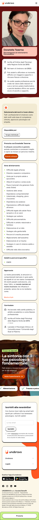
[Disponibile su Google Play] (21, 479)
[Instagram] (7, 486)
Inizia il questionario (12, 376)
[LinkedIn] (11, 486)
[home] (8, 3)
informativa (14, 433)
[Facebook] (3, 486)
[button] (36, 3)
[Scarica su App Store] (8, 479)
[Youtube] (15, 486)
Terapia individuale (11, 135)
